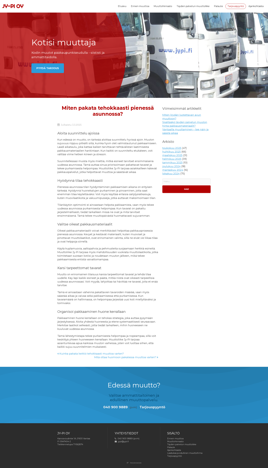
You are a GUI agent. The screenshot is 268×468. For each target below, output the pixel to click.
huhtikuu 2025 (171, 151)
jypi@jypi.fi (123, 441)
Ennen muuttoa (140, 6)
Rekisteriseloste (135, 463)
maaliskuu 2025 (172, 155)
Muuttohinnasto (163, 6)
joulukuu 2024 (171, 166)
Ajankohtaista (256, 6)
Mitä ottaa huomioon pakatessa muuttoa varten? (125, 357)
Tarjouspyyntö (236, 6)
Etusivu (122, 6)
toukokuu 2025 (171, 148)
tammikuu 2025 (172, 162)
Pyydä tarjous (47, 68)
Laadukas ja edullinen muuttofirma (184, 453)
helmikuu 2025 (171, 159)
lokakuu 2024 (171, 173)
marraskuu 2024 (172, 170)
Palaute (218, 6)
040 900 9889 (115, 407)
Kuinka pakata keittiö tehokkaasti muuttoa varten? (91, 353)
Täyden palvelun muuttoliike (193, 6)
